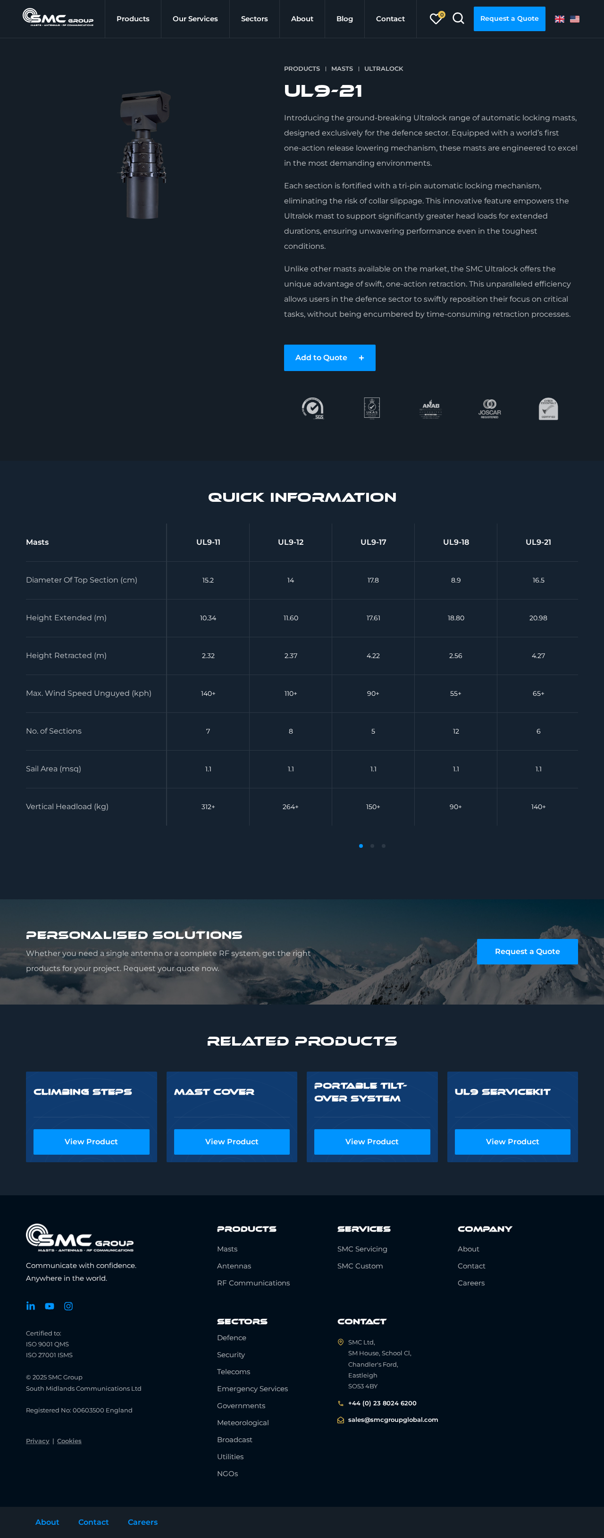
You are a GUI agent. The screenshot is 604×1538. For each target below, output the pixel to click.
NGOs (227, 1473)
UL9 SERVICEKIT (503, 1092)
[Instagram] (68, 1306)
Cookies (69, 1441)
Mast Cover (214, 1092)
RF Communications (253, 1282)
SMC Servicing (362, 1248)
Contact (390, 18)
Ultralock (383, 68)
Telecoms (233, 1371)
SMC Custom (360, 1265)
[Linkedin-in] (30, 1306)
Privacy (38, 1441)
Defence (231, 1337)
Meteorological (243, 1422)
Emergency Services (252, 1388)
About (302, 18)
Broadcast (234, 1439)
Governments (241, 1405)
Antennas (234, 1265)
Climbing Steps (83, 1092)
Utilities (230, 1456)
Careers (471, 1282)
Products (133, 18)
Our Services (195, 18)
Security (231, 1354)
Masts (342, 68)
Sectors (254, 18)
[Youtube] (49, 1306)
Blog (344, 18)
